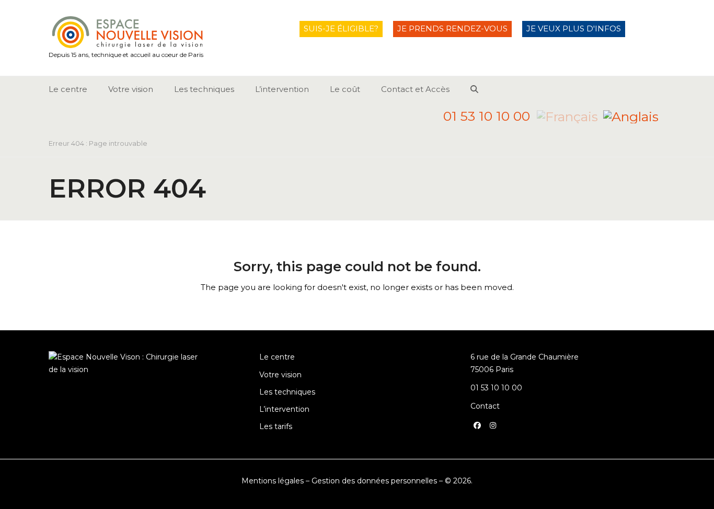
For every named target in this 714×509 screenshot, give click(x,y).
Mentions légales (272, 480)
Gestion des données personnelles (374, 480)
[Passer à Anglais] (631, 116)
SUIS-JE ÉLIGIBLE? (341, 28)
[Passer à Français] (567, 116)
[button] (474, 89)
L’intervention (284, 409)
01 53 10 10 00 (486, 116)
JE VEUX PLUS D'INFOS (573, 28)
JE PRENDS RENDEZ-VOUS (452, 28)
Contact (485, 406)
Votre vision (280, 374)
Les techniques (287, 392)
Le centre (277, 357)
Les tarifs (275, 426)
